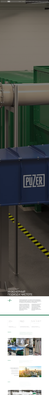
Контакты (40, 1)
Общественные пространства (14, 373)
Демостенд (30, 1)
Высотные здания (16, 375)
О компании (36, 1)
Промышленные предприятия (14, 371)
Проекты (33, 1)
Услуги (27, 1)
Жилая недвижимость (14, 368)
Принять (34, 393)
